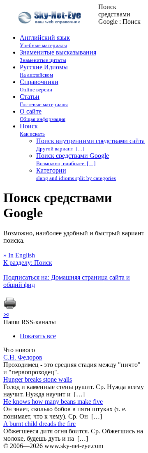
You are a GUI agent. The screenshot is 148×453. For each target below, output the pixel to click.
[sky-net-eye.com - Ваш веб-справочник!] (50, 30)
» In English (19, 255)
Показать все (38, 335)
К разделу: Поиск (27, 262)
